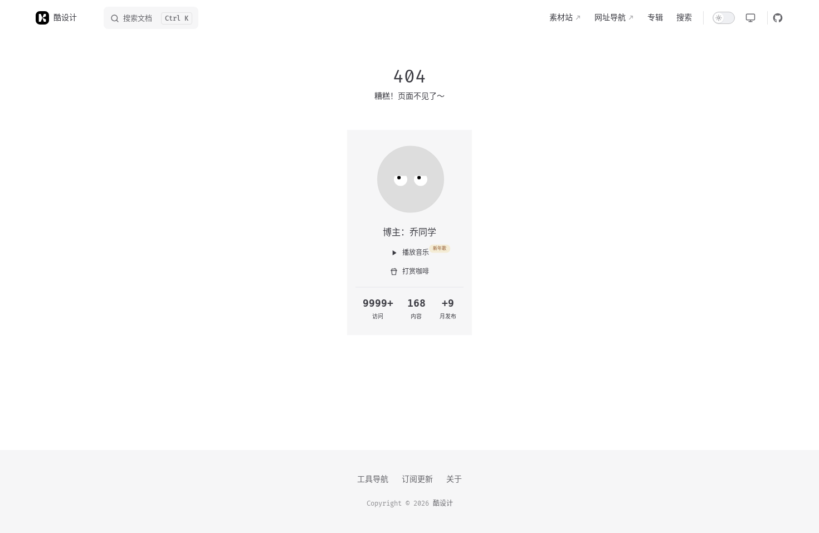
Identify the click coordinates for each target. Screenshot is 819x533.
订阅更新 (417, 479)
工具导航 (372, 479)
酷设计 (443, 504)
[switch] (724, 18)
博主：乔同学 (409, 232)
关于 (454, 479)
